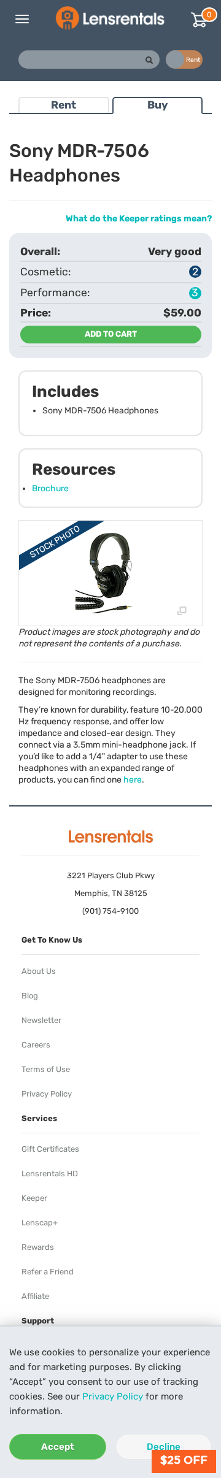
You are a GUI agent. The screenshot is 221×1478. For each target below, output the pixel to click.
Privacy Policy (112, 1396)
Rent (63, 105)
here (132, 780)
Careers (35, 1044)
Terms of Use (45, 1069)
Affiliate (35, 1296)
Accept (57, 1446)
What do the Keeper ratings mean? (139, 218)
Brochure (50, 488)
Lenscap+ (39, 1222)
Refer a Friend (47, 1271)
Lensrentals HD (49, 1173)
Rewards (37, 1247)
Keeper (34, 1198)
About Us (38, 971)
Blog (29, 995)
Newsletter (41, 1020)
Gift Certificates (50, 1149)
